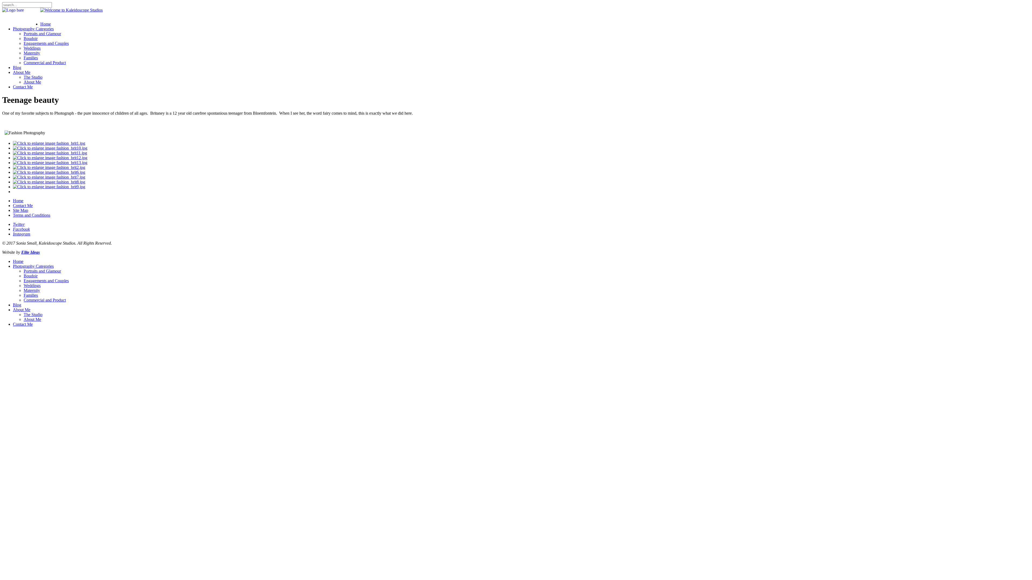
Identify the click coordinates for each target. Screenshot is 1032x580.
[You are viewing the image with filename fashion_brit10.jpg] (50, 148)
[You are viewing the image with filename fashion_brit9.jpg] (49, 186)
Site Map (20, 210)
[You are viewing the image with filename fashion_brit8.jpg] (49, 182)
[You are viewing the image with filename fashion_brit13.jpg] (50, 162)
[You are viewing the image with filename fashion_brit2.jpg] (49, 167)
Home (45, 24)
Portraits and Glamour (42, 33)
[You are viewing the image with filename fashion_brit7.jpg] (49, 177)
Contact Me (23, 87)
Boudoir (31, 38)
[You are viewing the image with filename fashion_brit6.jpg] (49, 172)
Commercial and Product (45, 62)
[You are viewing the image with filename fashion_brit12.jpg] (50, 157)
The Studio (33, 77)
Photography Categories (33, 29)
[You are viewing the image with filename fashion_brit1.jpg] (49, 143)
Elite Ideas (30, 252)
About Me (21, 72)
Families (31, 58)
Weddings (32, 48)
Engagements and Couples (46, 43)
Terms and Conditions (31, 215)
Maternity (32, 53)
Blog (17, 67)
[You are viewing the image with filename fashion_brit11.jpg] (50, 153)
